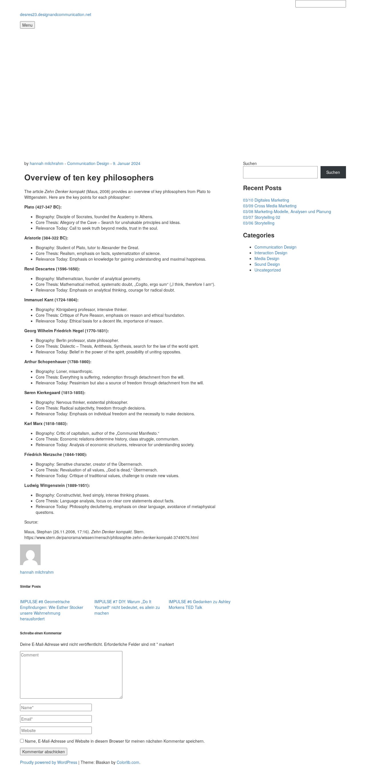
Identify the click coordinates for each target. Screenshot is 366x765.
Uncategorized (267, 270)
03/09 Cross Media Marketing (270, 206)
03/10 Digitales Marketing (266, 200)
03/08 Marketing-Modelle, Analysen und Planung (287, 211)
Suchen (250, 163)
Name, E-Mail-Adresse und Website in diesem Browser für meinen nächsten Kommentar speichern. (115, 741)
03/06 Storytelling (258, 223)
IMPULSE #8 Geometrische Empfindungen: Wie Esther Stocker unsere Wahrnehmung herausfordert (51, 610)
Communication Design (88, 163)
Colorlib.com (128, 762)
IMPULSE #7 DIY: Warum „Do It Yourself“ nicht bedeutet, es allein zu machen (127, 607)
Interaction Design (270, 252)
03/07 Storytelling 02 (261, 217)
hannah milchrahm (46, 163)
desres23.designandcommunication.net (55, 14)
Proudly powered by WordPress (48, 762)
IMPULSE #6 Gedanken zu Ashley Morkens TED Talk (199, 604)
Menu (27, 25)
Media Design (266, 258)
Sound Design (267, 264)
